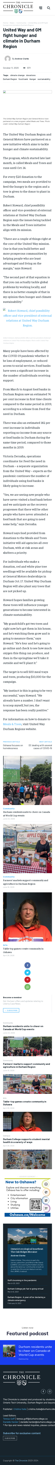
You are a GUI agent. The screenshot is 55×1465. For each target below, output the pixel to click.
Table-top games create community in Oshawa (24, 1103)
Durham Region (10, 79)
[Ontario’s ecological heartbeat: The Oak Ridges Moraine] (27, 1236)
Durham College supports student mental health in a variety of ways (26, 1140)
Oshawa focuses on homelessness (13, 747)
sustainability (44, 79)
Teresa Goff (9, 1418)
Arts (5, 1098)
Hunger (32, 79)
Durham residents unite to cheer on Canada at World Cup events (23, 1027)
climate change (17, 75)
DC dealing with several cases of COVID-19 (40, 747)
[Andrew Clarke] (8, 59)
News (12, 23)
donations (31, 75)
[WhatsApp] (27, 987)
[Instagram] (49, 1391)
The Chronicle (21, 1460)
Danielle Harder (10, 1422)
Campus (6, 1136)
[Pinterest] (27, 980)
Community (8, 1023)
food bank (23, 79)
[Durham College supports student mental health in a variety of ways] (27, 1159)
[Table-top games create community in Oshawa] (27, 1121)
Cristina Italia (19, 1409)
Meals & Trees (12, 724)
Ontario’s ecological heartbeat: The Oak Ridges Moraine (27, 1250)
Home (5, 23)
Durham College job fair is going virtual (25, 1288)
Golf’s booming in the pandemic (22, 1280)
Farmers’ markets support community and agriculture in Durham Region (26, 1065)
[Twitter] (27, 972)
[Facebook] (27, 965)
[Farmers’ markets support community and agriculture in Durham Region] (27, 1084)
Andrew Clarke (18, 1255)
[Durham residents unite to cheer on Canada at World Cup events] (27, 1046)
